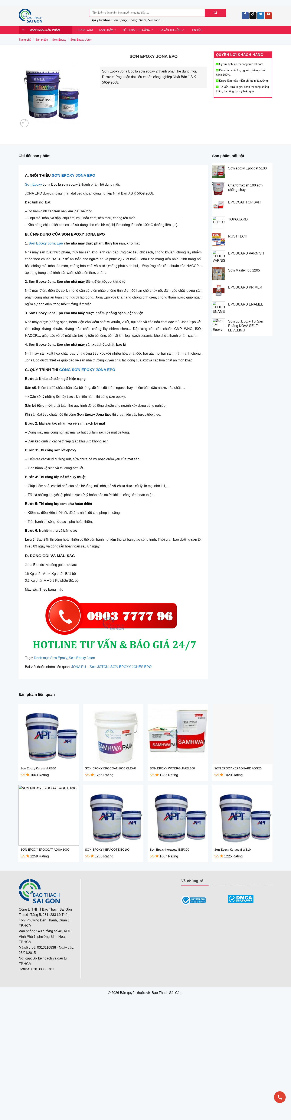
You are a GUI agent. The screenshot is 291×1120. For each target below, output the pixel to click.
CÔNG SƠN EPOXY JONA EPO (87, 370)
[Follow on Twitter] (260, 15)
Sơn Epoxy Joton (81, 39)
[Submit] (215, 13)
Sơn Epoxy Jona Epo (46, 243)
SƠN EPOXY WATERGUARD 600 (172, 768)
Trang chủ (85, 29)
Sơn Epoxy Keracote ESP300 (169, 849)
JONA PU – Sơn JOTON (90, 667)
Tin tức (197, 29)
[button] (24, 123)
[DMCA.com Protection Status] (240, 899)
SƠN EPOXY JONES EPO (130, 667)
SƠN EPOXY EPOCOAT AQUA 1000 (44, 849)
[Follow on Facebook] (245, 15)
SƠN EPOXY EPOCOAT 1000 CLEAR (110, 768)
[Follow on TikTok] (252, 15)
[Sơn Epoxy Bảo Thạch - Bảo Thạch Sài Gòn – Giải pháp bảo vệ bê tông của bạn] (51, 16)
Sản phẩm (106, 29)
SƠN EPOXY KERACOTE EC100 (107, 849)
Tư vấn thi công (171, 29)
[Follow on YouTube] (268, 15)
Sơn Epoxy (59, 39)
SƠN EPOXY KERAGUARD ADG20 (238, 768)
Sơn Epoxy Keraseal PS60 (38, 768)
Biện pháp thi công (136, 29)
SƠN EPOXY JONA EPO (73, 175)
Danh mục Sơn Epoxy (50, 658)
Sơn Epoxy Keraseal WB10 (232, 849)
